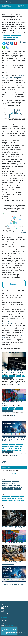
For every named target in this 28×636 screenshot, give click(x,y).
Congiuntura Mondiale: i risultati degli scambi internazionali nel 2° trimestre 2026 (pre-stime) (14, 439)
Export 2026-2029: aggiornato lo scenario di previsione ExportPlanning (14, 371)
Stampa (23, 42)
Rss (4, 462)
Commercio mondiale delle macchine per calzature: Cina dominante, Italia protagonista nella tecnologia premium (13, 563)
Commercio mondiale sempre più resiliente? (12, 542)
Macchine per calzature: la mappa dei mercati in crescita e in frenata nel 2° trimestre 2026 (13, 527)
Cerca (4, 461)
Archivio (4, 507)
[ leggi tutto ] (17, 384)
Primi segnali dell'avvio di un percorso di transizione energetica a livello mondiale (13, 77)
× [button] (16, 627)
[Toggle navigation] (25, 2)
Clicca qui (14, 473)
